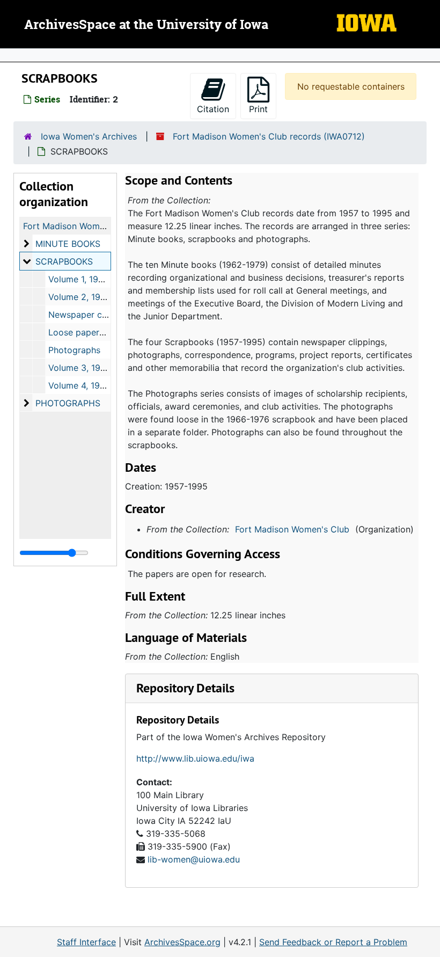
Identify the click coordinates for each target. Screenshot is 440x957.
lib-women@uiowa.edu (194, 859)
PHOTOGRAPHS (67, 403)
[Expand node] (429, 55)
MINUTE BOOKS (67, 243)
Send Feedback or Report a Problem (333, 942)
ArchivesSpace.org (182, 942)
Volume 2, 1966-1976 (91, 296)
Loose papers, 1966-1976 (99, 332)
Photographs (74, 350)
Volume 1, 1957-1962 (90, 279)
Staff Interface (86, 942)
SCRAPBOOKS (64, 261)
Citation (213, 109)
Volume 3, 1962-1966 (91, 367)
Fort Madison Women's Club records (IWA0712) (269, 136)
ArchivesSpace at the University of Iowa (146, 25)
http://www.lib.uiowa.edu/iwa (195, 758)
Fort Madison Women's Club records (97, 226)
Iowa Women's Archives (89, 136)
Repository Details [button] (185, 688)
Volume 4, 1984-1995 (91, 385)
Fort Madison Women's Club (292, 529)
